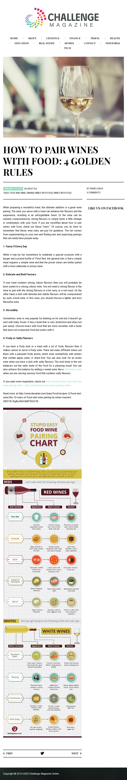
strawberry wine (73, 369)
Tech (67, 48)
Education (22, 43)
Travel (95, 38)
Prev (9, 753)
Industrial (113, 43)
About (32, 38)
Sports (69, 43)
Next (75, 753)
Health (115, 38)
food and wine (18, 193)
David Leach (96, 188)
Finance (75, 38)
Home (14, 38)
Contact (90, 43)
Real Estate (47, 43)
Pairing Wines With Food (39, 193)
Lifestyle (52, 38)
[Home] (63, 18)
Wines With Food (63, 193)
